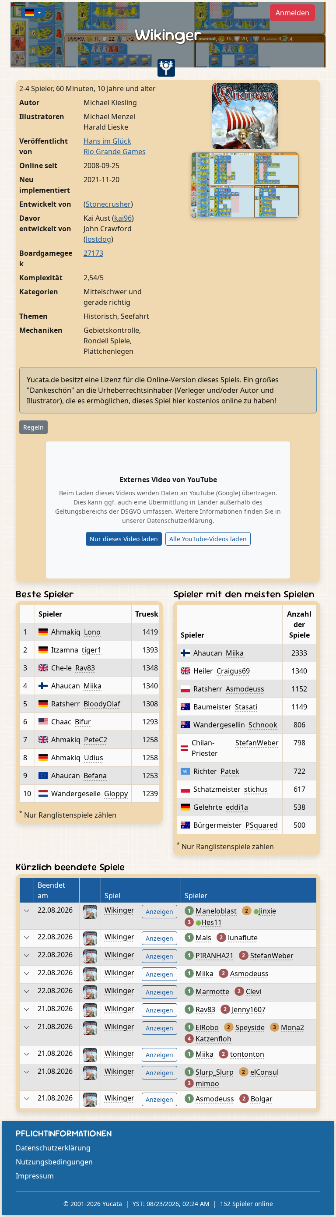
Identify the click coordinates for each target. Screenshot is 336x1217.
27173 (93, 253)
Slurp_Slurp (215, 1072)
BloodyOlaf (102, 704)
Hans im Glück (107, 141)
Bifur (83, 722)
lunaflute (243, 937)
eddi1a (237, 807)
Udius (93, 757)
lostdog (98, 239)
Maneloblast (216, 911)
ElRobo (207, 1027)
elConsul (264, 1072)
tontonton (247, 1054)
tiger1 (92, 650)
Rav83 (85, 668)
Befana (95, 775)
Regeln (33, 427)
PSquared (261, 825)
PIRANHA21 (215, 955)
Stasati (246, 707)
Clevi (253, 991)
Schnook (262, 725)
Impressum (35, 1176)
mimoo (207, 1083)
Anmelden (292, 13)
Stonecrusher (108, 204)
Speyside (250, 1027)
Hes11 (211, 922)
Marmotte (212, 991)
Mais (203, 937)
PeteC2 (95, 739)
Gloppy (116, 793)
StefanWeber (257, 743)
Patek (229, 771)
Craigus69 (233, 671)
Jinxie (267, 911)
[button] (33, 12)
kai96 (123, 218)
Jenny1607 (249, 1009)
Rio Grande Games (115, 151)
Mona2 (292, 1027)
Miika (93, 686)
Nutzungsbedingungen (54, 1162)
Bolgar (262, 1099)
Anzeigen (159, 911)
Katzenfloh (213, 1039)
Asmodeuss (245, 689)
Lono (92, 632)
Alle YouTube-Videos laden (208, 539)
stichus (256, 789)
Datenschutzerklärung (53, 1148)
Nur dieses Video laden (124, 539)
